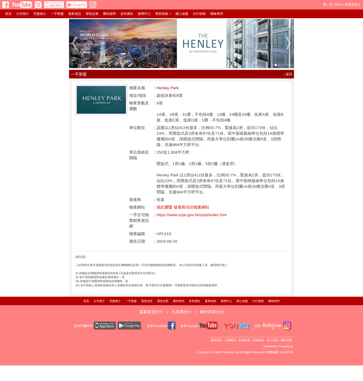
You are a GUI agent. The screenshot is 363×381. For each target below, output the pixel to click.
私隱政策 (244, 340)
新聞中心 (144, 14)
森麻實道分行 (151, 312)
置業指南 (210, 301)
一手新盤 (57, 14)
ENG (338, 4)
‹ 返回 (288, 74)
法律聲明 (230, 340)
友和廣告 (126, 14)
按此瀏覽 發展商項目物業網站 (183, 207)
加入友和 (272, 340)
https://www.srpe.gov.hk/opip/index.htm (192, 215)
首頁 (8, 14)
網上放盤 (181, 14)
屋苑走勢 (92, 14)
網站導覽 (286, 340)
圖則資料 (109, 14)
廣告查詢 (216, 340)
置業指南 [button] (162, 14)
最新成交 (74, 14)
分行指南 (199, 14)
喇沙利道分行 (212, 312)
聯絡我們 (216, 14)
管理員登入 (353, 4)
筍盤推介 (39, 14)
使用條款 (258, 340)
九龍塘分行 (182, 312)
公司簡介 (22, 14)
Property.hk (286, 346)
